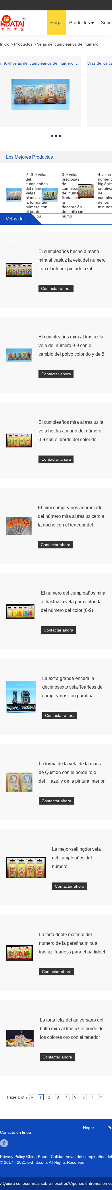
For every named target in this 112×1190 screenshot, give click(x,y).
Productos (80, 22)
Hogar (56, 22)
